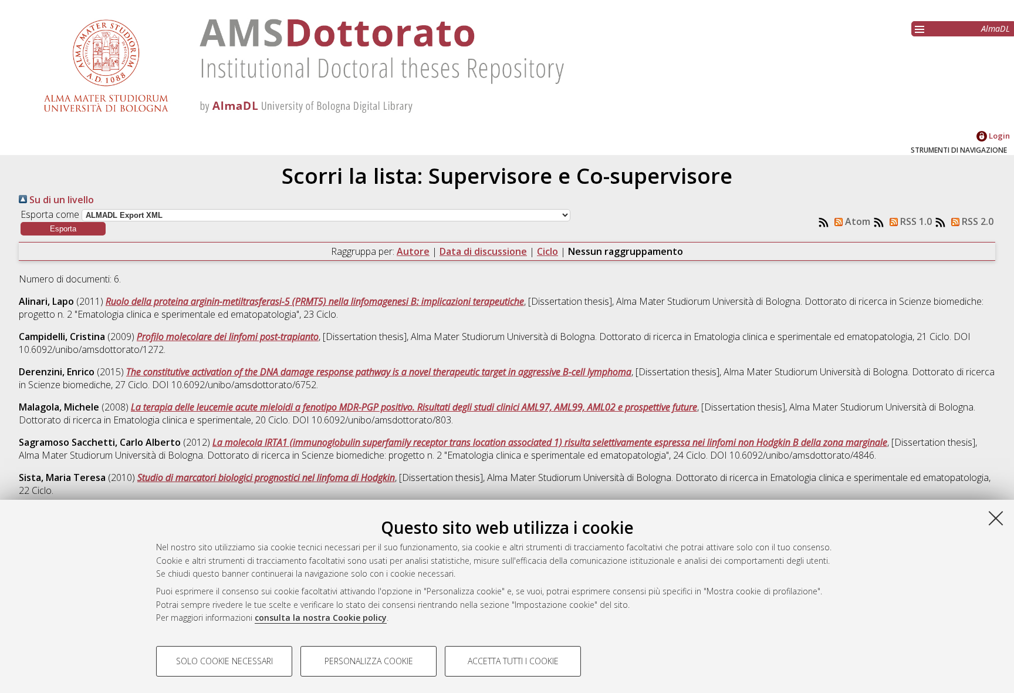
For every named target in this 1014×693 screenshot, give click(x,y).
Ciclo (547, 251)
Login (998, 135)
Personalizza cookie (369, 661)
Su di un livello (60, 199)
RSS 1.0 (915, 221)
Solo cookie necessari (224, 661)
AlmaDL (995, 28)
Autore (413, 251)
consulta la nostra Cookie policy (321, 617)
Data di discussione (483, 251)
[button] (63, 229)
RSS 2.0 (976, 221)
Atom (856, 221)
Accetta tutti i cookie (513, 661)
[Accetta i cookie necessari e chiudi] (995, 518)
